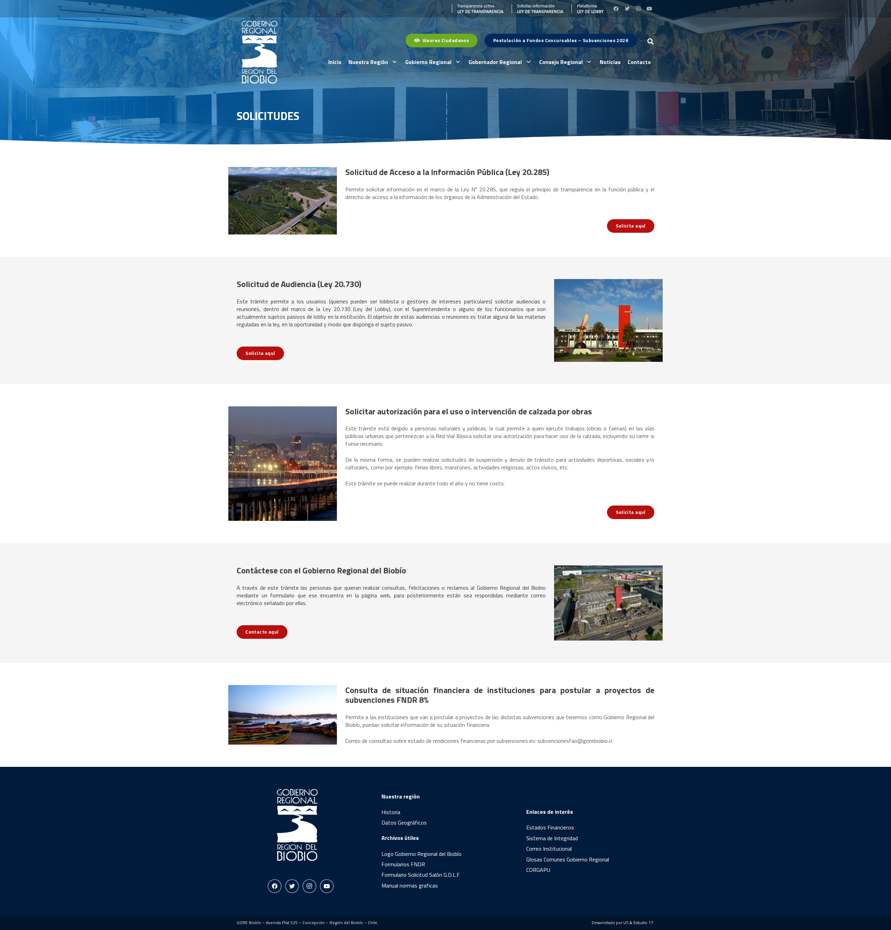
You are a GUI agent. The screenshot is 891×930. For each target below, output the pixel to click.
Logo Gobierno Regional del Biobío (421, 854)
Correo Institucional (549, 848)
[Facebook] (616, 9)
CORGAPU (538, 870)
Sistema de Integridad (552, 838)
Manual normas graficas (409, 885)
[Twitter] (627, 9)
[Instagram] (638, 9)
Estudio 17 (643, 922)
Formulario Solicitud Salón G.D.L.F (420, 875)
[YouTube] (649, 9)
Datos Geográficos (404, 822)
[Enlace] (478, 8)
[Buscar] (650, 41)
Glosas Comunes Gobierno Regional (567, 859)
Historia (390, 812)
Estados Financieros (550, 827)
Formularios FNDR (403, 864)
